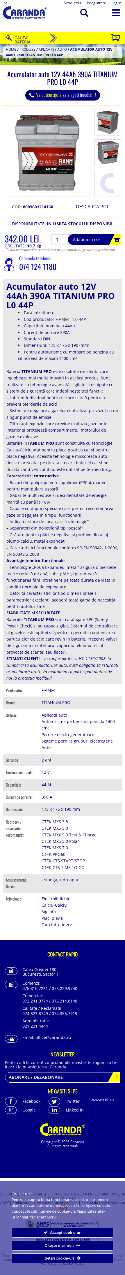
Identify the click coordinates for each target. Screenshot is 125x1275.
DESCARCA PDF (92, 206)
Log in (116, 2)
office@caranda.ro (53, 1037)
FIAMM (62, 319)
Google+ (30, 1110)
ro (5, 2)
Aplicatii (46, 49)
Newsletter (72, 2)
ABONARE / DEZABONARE (36, 1077)
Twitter (73, 1101)
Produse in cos (116, 37)
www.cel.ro (103, 1099)
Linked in (75, 1110)
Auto (62, 49)
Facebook (31, 1101)
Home (11, 49)
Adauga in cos (87, 239)
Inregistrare (96, 2)
